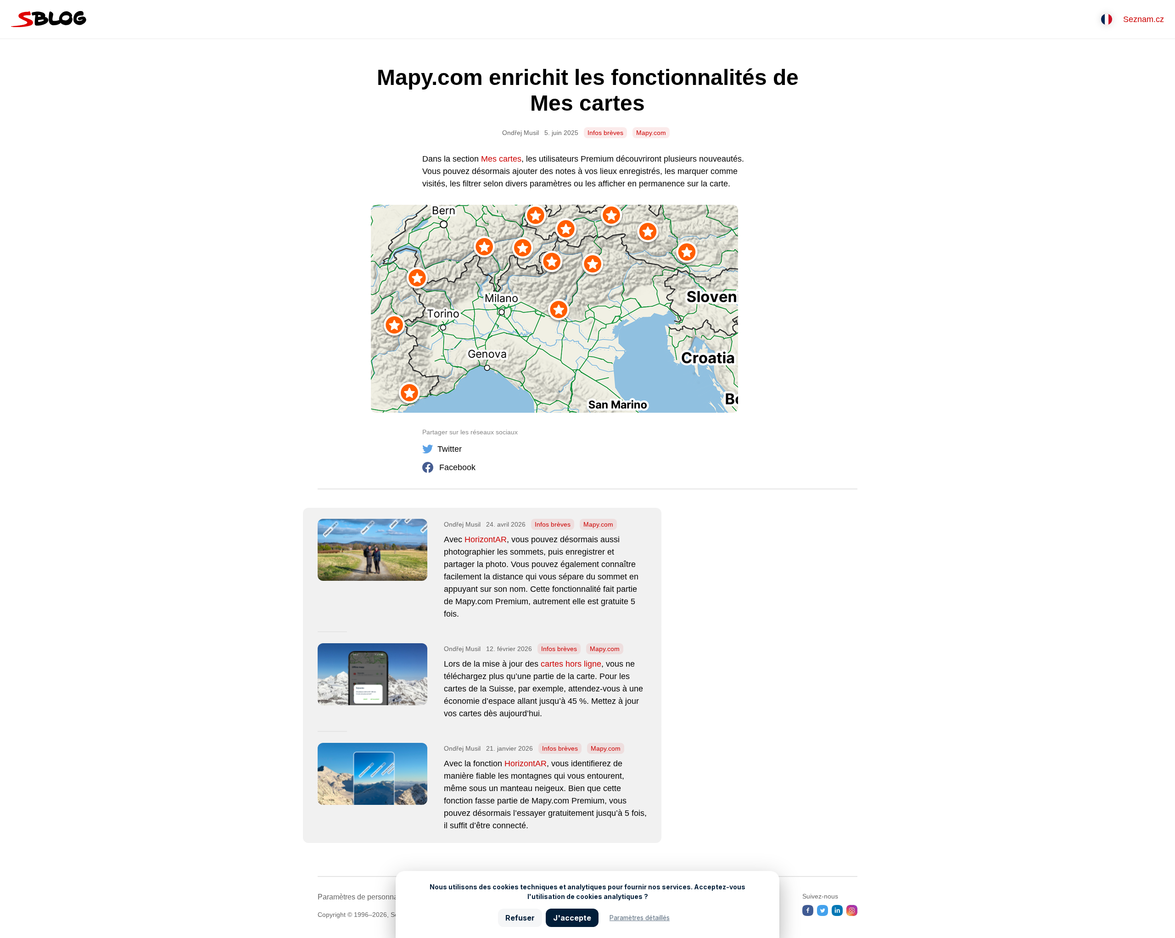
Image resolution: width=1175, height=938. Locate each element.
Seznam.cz (1143, 19)
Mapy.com (651, 132)
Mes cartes (501, 158)
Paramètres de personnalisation (369, 897)
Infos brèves (605, 132)
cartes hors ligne (571, 663)
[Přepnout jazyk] (1106, 19)
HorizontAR (485, 539)
